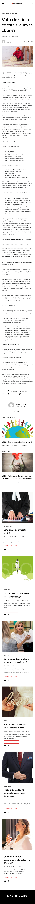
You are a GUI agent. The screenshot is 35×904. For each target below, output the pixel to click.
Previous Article (9, 417)
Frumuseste (12, 853)
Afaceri (6, 526)
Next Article (6, 451)
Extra (10, 786)
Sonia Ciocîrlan (10, 41)
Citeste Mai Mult (11, 545)
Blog (3, 13)
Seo (9, 589)
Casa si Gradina (11, 13)
